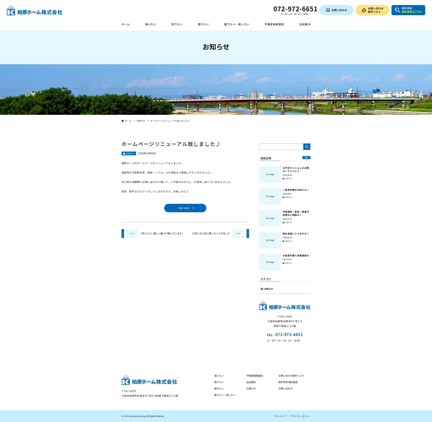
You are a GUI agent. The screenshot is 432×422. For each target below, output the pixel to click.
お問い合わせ (285, 388)
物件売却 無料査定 (288, 382)
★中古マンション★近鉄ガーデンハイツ (296, 169)
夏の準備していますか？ (296, 233)
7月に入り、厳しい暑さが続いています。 (162, 233)
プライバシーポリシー (300, 416)
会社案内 (304, 24)
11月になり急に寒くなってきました (211, 233)
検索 (306, 146)
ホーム (126, 24)
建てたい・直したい (236, 24)
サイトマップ (280, 416)
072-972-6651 (289, 334)
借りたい (203, 24)
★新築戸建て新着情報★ (296, 255)
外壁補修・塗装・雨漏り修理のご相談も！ (296, 213)
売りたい (177, 24)
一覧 (306, 157)
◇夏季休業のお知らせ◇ (296, 189)
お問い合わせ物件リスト (291, 375)
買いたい (150, 24)
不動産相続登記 (274, 24)
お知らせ (268, 288)
